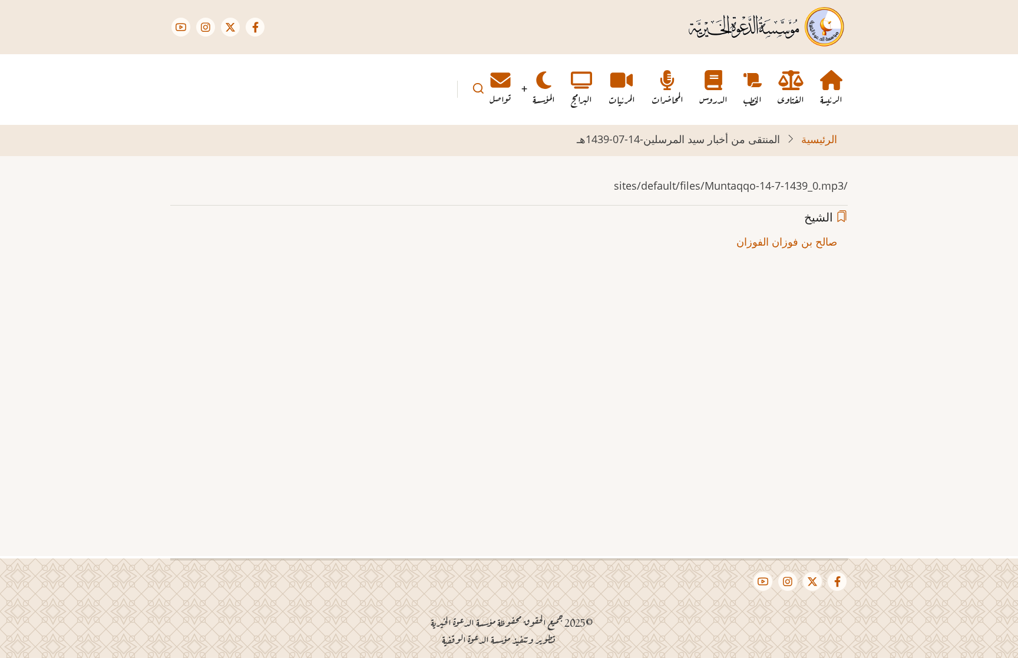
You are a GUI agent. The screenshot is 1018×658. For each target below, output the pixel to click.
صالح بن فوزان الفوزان (786, 241)
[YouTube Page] (180, 27)
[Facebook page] (255, 27)
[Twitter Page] (230, 27)
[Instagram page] (205, 27)
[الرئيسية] (766, 26)
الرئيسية (819, 139)
